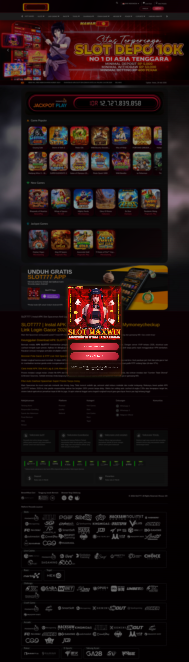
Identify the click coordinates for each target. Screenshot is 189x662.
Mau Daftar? (94, 356)
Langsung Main (94, 346)
